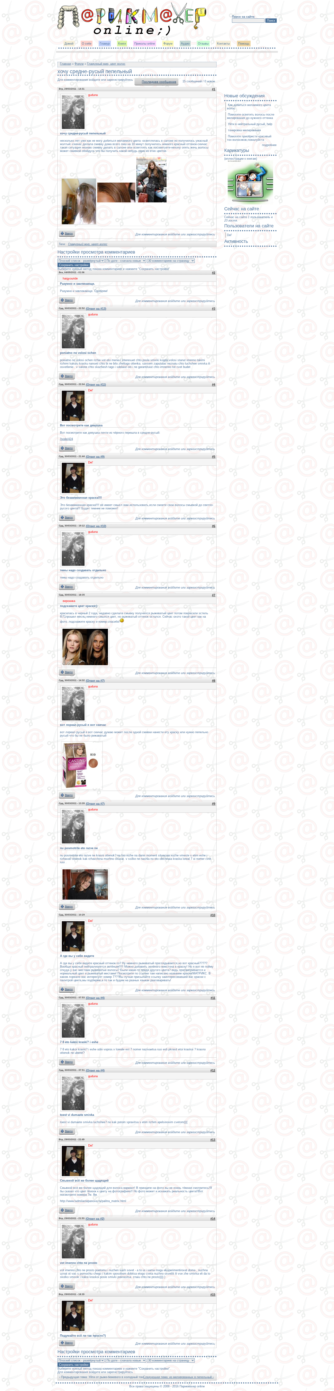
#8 (213, 680)
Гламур (105, 43)
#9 (213, 803)
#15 (212, 1294)
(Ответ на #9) (95, 456)
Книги (122, 43)
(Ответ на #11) (96, 384)
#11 (213, 998)
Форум (167, 43)
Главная (65, 63)
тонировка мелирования (244, 130)
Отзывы (203, 43)
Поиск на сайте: (243, 16)
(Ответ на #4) (95, 998)
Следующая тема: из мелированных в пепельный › (178, 1377)
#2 (213, 272)
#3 (213, 308)
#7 (213, 595)
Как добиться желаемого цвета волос (249, 106)
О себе (86, 43)
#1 (213, 89)
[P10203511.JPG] (78, 201)
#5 (213, 456)
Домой (69, 43)
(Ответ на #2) (95, 1218)
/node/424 (66, 439)
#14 (212, 1218)
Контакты (223, 43)
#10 (212, 915)
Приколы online (144, 43)
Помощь (243, 43)
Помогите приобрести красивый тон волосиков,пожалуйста (249, 138)
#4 (213, 384)
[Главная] (132, 35)
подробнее (269, 145)
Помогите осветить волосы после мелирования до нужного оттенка (250, 116)
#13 (212, 1140)
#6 (213, 526)
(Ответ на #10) (96, 526)
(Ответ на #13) (96, 308)
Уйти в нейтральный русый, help (250, 124)
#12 (212, 1070)
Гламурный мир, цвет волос (106, 63)
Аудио (185, 43)
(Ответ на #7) (95, 680)
